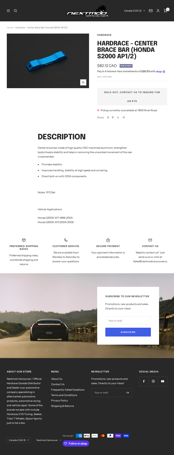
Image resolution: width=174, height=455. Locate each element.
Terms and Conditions (64, 395)
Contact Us (57, 384)
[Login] (158, 10)
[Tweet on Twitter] (118, 117)
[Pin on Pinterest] (113, 117)
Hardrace (104, 34)
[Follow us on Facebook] (144, 381)
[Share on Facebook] (108, 117)
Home (10, 27)
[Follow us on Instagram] (153, 381)
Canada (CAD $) (133, 10)
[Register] (127, 392)
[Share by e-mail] (124, 117)
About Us (56, 378)
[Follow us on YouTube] (162, 381)
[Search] (15, 10)
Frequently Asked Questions (67, 389)
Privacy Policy (59, 400)
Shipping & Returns (62, 406)
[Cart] (165, 10)
